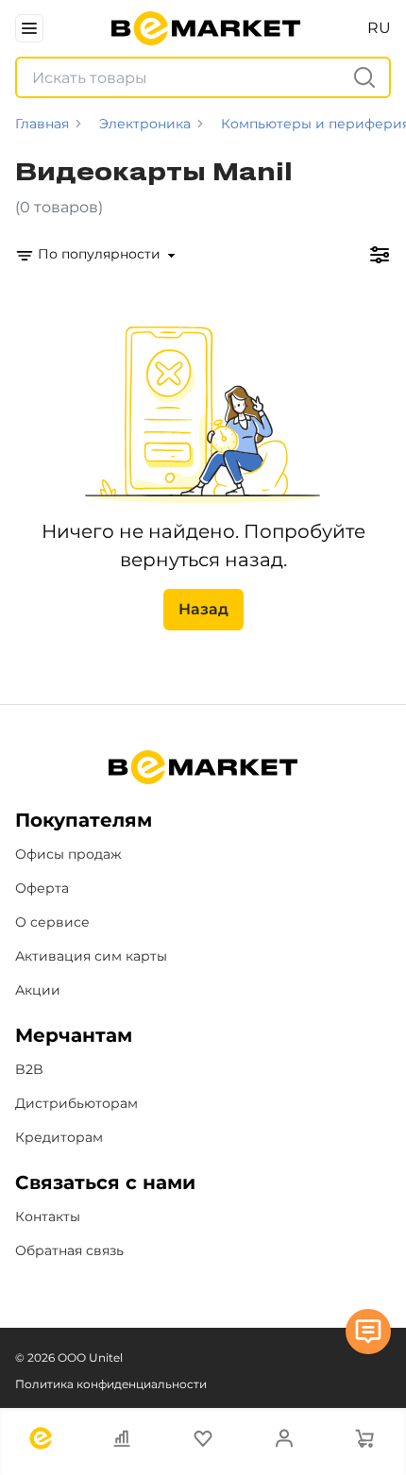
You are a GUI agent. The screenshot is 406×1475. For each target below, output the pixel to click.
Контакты (47, 1216)
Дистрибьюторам (76, 1103)
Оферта (42, 888)
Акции (37, 989)
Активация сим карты (91, 955)
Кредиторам (59, 1137)
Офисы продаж (68, 854)
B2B (29, 1069)
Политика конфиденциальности (111, 1384)
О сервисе (52, 921)
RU (379, 28)
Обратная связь (69, 1250)
